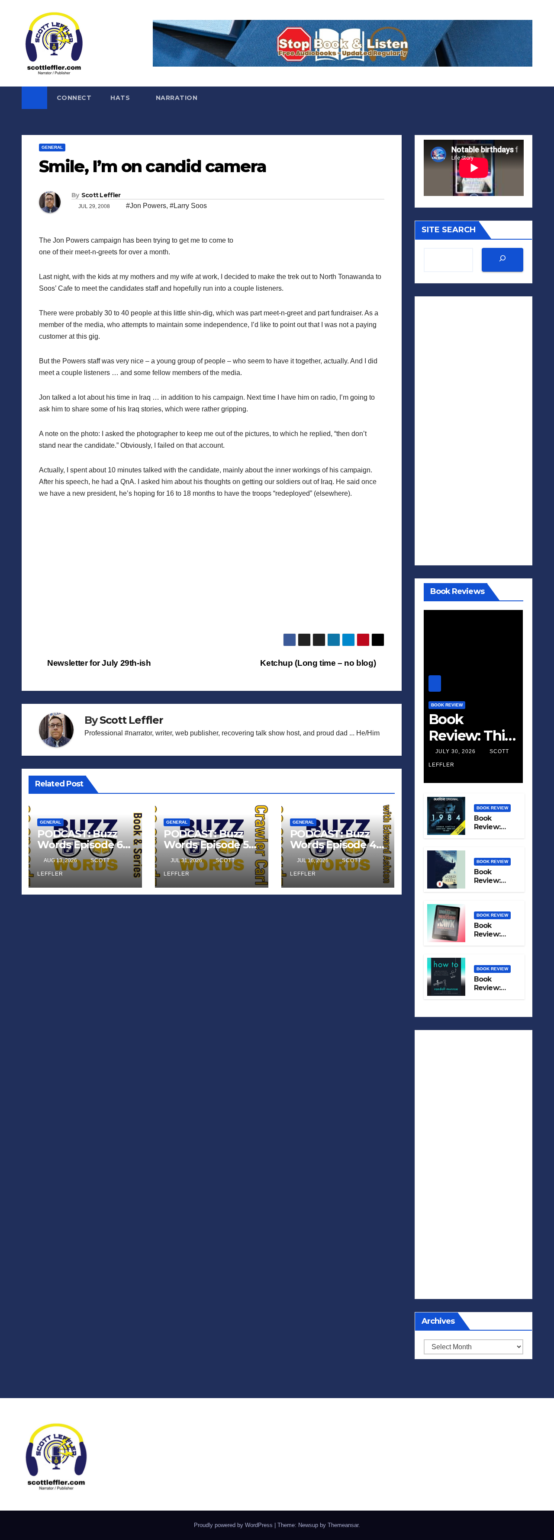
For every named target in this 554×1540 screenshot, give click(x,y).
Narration (177, 98)
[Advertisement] (211, 572)
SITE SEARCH (449, 229)
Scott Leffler (101, 195)
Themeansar (343, 1525)
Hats (121, 98)
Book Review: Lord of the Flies (488, 885)
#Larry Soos (188, 205)
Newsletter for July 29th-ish (98, 662)
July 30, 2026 (456, 751)
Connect (74, 98)
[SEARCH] (502, 260)
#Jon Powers (146, 205)
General (52, 147)
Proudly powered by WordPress (234, 1525)
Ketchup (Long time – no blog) (318, 662)
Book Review (447, 705)
